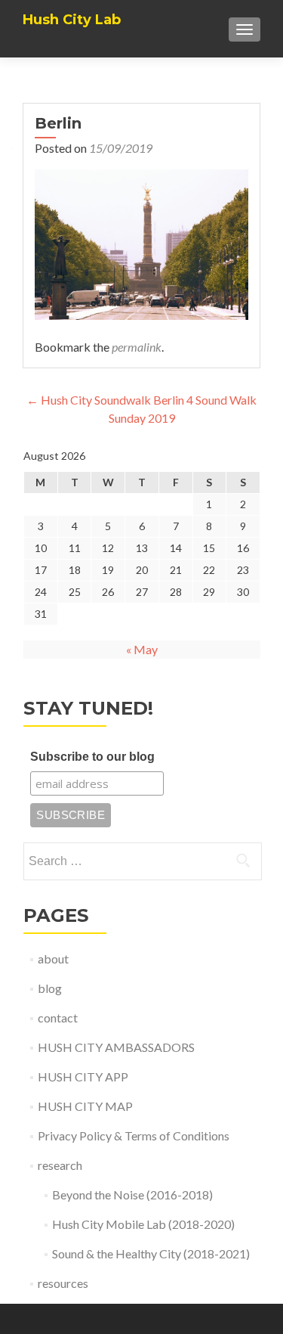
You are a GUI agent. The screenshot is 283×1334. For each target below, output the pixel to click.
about (53, 958)
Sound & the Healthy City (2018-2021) (151, 1253)
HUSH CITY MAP (85, 1106)
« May (142, 649)
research (60, 1165)
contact (58, 1017)
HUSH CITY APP (83, 1076)
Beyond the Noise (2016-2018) (132, 1194)
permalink (136, 347)
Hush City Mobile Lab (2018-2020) (143, 1224)
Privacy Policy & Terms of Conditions (133, 1135)
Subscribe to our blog (92, 756)
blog (50, 988)
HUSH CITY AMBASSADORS (116, 1047)
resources (63, 1283)
